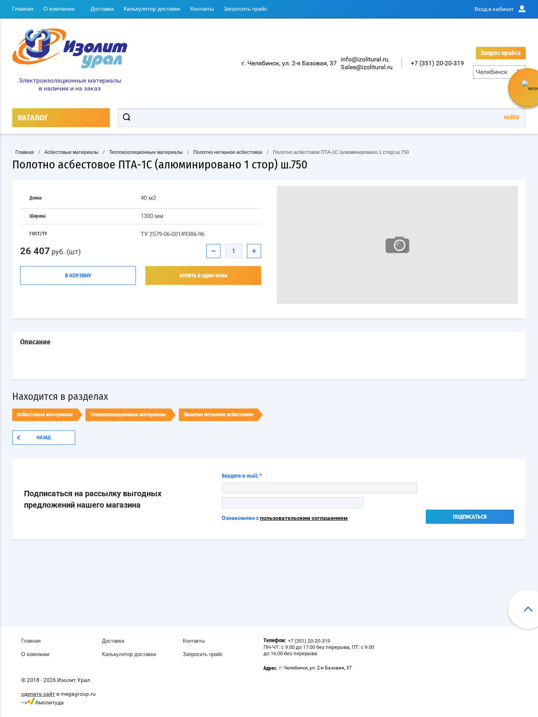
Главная (22, 9)
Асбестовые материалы (45, 415)
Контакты (202, 9)
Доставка (102, 9)
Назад (44, 437)
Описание (35, 342)
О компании (58, 9)
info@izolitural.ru (364, 59)
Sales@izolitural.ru (367, 67)
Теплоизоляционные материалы (128, 415)
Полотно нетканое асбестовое (218, 415)
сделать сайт (38, 694)
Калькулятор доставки (152, 9)
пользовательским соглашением (304, 518)
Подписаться (470, 517)
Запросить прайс (245, 9)
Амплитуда (49, 702)
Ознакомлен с (285, 518)
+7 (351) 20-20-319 (437, 63)
